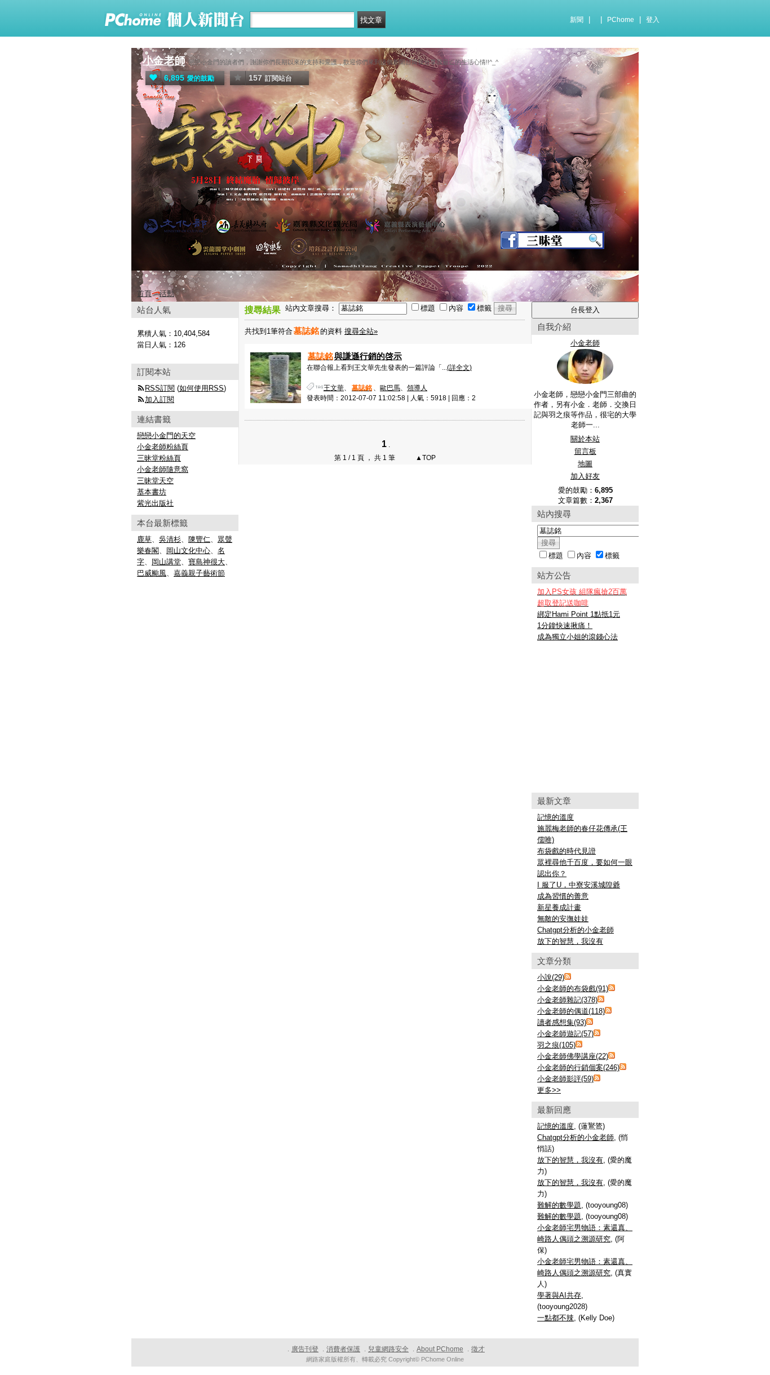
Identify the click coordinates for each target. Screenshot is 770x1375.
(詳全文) (459, 368)
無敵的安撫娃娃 (562, 918)
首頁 (144, 293)
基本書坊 (151, 492)
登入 (653, 20)
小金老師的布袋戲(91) (572, 988)
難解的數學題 (559, 1205)
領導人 (417, 388)
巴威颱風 (151, 573)
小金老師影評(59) (565, 1079)
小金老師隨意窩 (162, 469)
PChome (620, 20)
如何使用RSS (201, 388)
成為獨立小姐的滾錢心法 (577, 637)
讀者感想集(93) (561, 1022)
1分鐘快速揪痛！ (564, 625)
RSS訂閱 (160, 388)
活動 (167, 293)
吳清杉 (170, 539)
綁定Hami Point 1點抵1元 (578, 614)
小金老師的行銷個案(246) (578, 1067)
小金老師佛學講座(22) (572, 1056)
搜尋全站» (361, 331)
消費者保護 (343, 1349)
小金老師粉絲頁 (162, 447)
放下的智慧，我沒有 (570, 941)
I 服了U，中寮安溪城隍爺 (578, 885)
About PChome (440, 1349)
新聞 (576, 20)
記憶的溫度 (555, 817)
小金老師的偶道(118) (571, 1011)
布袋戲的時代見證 (566, 851)
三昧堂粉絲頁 (159, 458)
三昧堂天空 (155, 480)
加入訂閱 (159, 399)
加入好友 (585, 476)
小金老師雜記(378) (567, 1000)
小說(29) (550, 977)
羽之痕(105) (556, 1045)
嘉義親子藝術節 (199, 573)
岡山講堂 (166, 562)
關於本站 (585, 439)
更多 (549, 1090)
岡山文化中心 (188, 550)
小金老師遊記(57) (565, 1033)
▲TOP (425, 458)
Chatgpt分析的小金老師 (575, 930)
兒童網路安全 (388, 1349)
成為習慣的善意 (562, 896)
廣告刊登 (304, 1349)
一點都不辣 (555, 1318)
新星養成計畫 (559, 907)
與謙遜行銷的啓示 (355, 356)
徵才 (478, 1349)
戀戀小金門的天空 (166, 435)
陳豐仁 (199, 539)
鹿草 (144, 539)
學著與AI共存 (559, 1295)
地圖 (585, 463)
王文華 (334, 388)
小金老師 (164, 61)
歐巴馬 (390, 388)
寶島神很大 (206, 562)
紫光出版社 (155, 503)
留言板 (585, 451)
